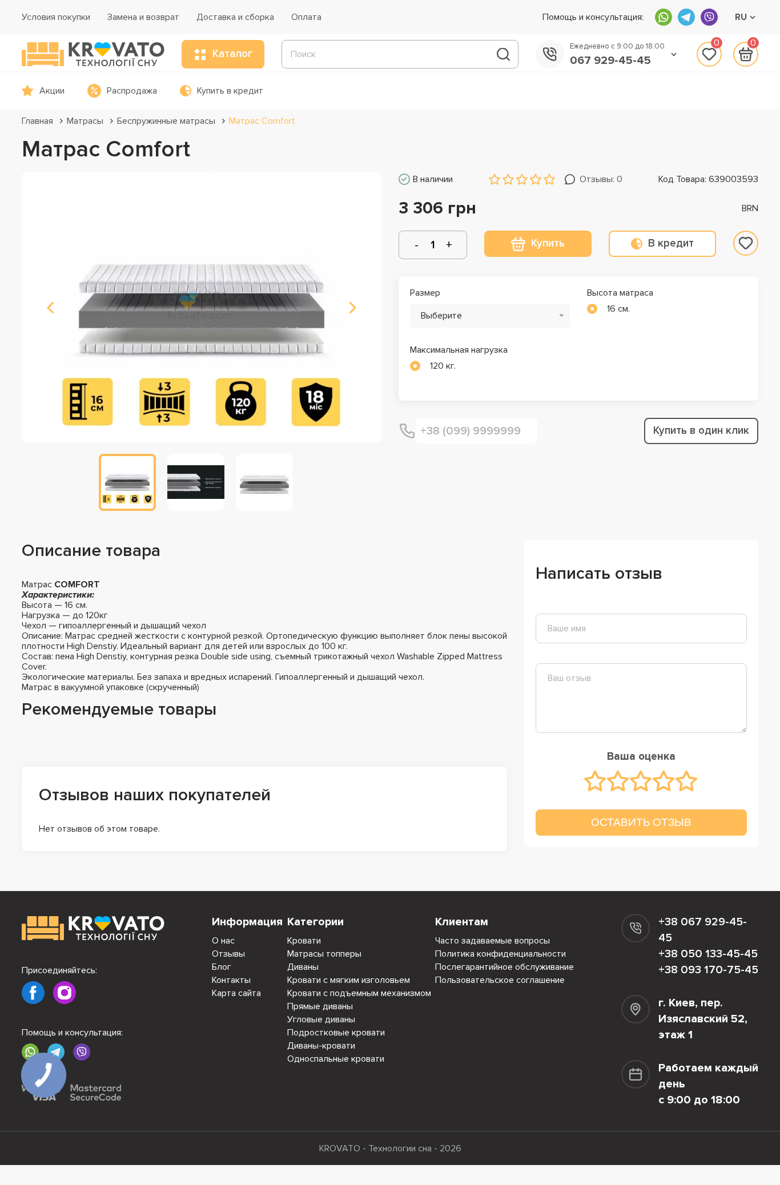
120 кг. (443, 366)
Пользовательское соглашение (500, 980)
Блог (221, 967)
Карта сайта (236, 993)
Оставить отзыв (641, 822)
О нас (223, 940)
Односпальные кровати (335, 1059)
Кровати (304, 940)
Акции (52, 90)
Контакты (231, 980)
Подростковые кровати (336, 1032)
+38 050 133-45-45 (708, 954)
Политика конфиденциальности (500, 954)
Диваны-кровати (321, 1045)
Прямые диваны (320, 1006)
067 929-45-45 (610, 60)
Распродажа (132, 90)
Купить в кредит (230, 90)
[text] (595, 780)
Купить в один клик (701, 430)
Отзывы (228, 954)
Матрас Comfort (262, 121)
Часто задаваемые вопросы (492, 940)
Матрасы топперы (324, 954)
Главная (37, 121)
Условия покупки (56, 17)
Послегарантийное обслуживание (504, 967)
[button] (50, 308)
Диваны (303, 967)
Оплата (306, 17)
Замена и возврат (143, 17)
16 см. (618, 309)
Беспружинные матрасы (166, 121)
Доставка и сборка (235, 17)
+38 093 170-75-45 (708, 970)
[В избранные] (745, 243)
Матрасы (85, 121)
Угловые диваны (321, 1019)
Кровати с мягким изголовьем (348, 980)
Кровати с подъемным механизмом (359, 993)
